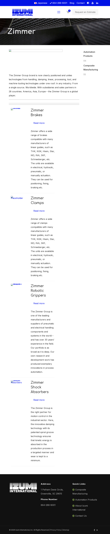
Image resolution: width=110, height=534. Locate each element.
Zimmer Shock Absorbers (40, 387)
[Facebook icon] (94, 530)
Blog (72, 3)
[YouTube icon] (97, 530)
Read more (39, 123)
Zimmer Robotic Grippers (38, 290)
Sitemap (66, 530)
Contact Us (81, 515)
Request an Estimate (85, 12)
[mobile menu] (58, 12)
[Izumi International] (22, 12)
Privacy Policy (55, 530)
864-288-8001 (59, 3)
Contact (81, 3)
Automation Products (86, 499)
